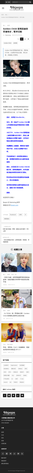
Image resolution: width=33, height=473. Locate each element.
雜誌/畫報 (10, 344)
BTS (10, 372)
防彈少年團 (6, 375)
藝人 (6, 14)
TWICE (15, 382)
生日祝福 (22, 365)
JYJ (10, 382)
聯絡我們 (3, 461)
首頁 (2, 14)
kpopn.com (14, 205)
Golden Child (7, 43)
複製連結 (6, 218)
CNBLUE (15, 372)
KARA (24, 375)
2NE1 (27, 372)
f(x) (13, 375)
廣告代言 (13, 368)
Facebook (13, 214)
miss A (5, 382)
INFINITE (18, 375)
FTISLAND (6, 378)
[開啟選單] (3, 8)
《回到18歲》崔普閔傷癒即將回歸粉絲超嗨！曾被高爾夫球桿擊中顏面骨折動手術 (16, 279)
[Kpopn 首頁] (16, 8)
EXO (5, 372)
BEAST (22, 372)
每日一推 (14, 274)
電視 (4, 310)
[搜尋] (30, 2)
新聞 (8, 25)
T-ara (21, 378)
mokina (5, 284)
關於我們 (3, 458)
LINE (20, 214)
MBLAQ (22, 382)
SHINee (20, 368)
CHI (4, 318)
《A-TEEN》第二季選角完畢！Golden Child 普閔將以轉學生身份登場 (16, 314)
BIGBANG (6, 368)
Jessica (5, 352)
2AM (16, 378)
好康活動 (3, 443)
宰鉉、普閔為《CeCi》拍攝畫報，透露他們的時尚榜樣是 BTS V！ (16, 348)
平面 (4, 344)
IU (12, 378)
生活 (2, 435)
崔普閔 (15, 43)
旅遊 (2, 440)
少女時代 (6, 365)
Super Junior (14, 365)
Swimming (8, 35)
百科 (2, 438)
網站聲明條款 (5, 463)
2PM (26, 368)
